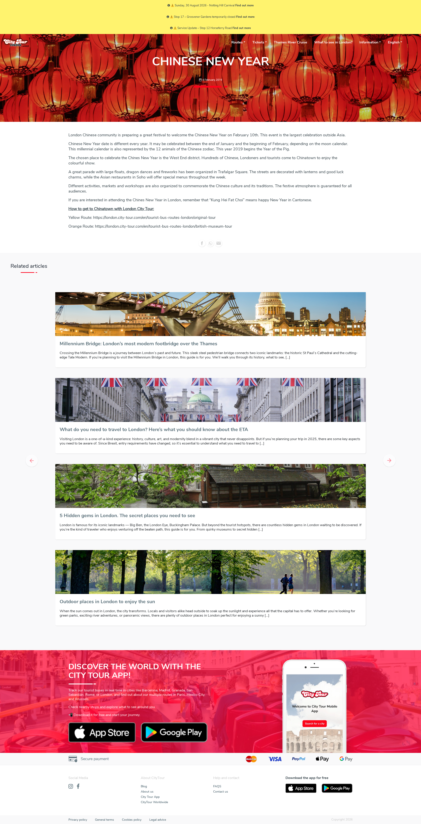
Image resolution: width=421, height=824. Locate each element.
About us (147, 792)
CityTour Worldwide (154, 802)
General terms (104, 820)
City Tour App (150, 797)
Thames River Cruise (290, 42)
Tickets (258, 42)
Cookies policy (131, 820)
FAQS (217, 786)
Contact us (220, 792)
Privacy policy (77, 820)
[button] (31, 461)
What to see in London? (333, 42)
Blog (144, 786)
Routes (237, 42)
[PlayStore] (337, 788)
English (394, 42)
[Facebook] (78, 787)
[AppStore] (300, 788)
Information (368, 42)
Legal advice (157, 820)
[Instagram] (70, 787)
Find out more (244, 5)
